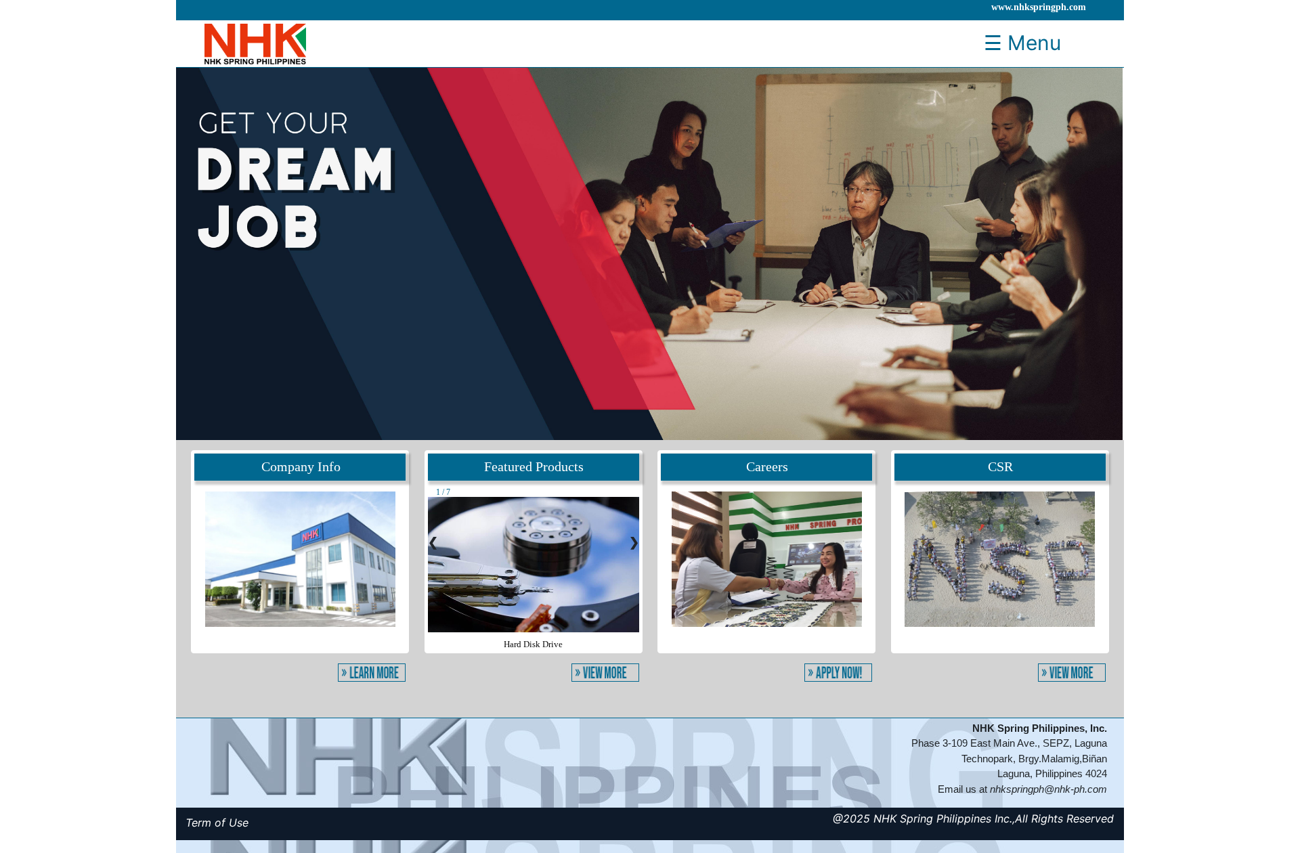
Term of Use (217, 822)
